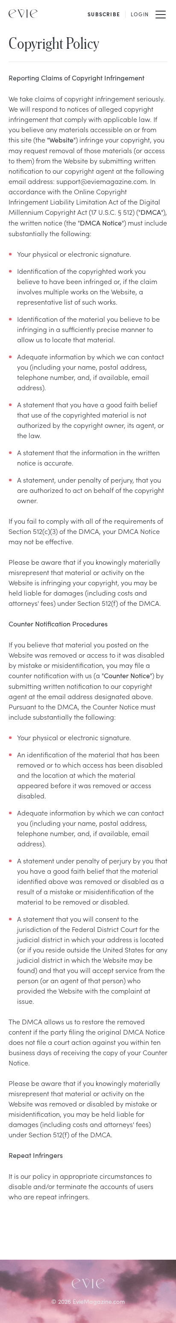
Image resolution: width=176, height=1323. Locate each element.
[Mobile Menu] (160, 13)
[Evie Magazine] (23, 14)
